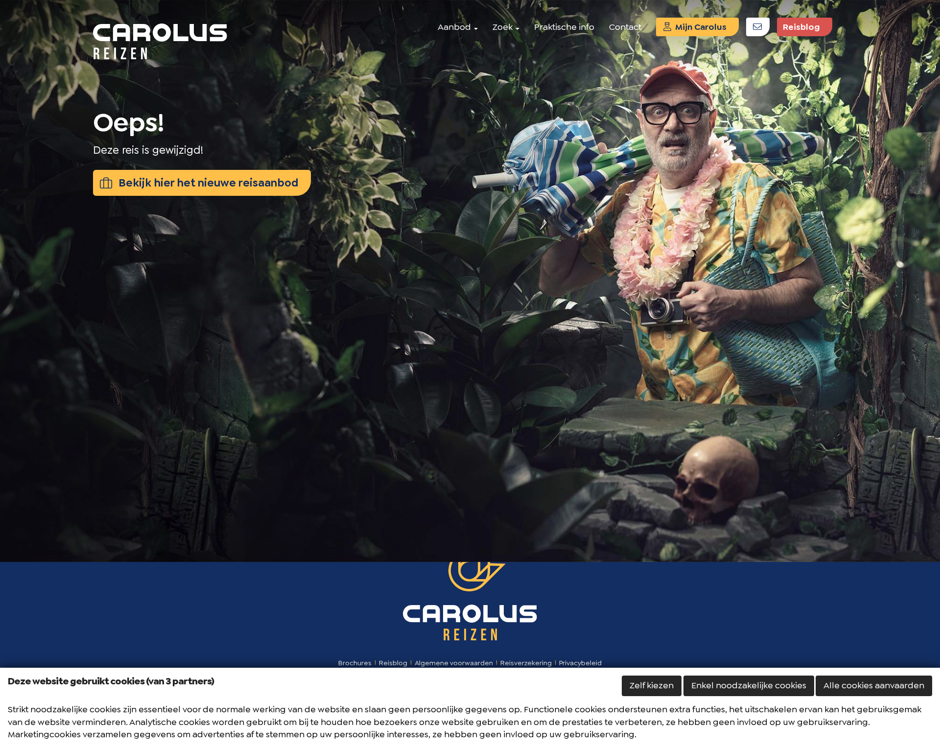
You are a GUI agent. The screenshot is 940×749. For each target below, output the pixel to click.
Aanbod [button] (455, 27)
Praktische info (564, 27)
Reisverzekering (526, 662)
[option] (470, 281)
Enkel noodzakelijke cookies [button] (748, 685)
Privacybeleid (580, 662)
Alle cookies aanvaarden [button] (873, 685)
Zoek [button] (504, 27)
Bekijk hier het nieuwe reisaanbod (207, 182)
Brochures (355, 662)
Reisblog (801, 27)
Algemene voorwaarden (454, 662)
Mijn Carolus (700, 27)
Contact (625, 27)
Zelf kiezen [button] (652, 685)
